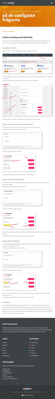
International (34, 342)
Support (4, 350)
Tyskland (33, 353)
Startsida (4, 342)
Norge (32, 347)
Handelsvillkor (5, 355)
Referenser (5, 345)
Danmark (33, 345)
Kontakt (4, 353)
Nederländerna (34, 355)
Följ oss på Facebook (28, 395)
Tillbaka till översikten (8, 31)
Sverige (33, 350)
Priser (3, 347)
